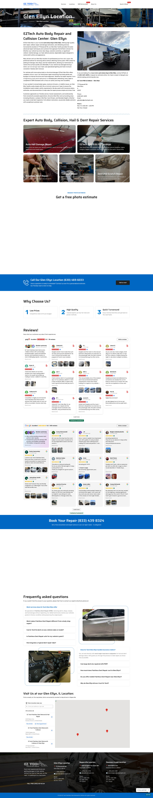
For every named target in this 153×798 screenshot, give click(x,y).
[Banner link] (49, 139)
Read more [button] (28, 359)
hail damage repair (35, 67)
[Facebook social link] (29, 779)
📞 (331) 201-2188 (112, 771)
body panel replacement (39, 78)
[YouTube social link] (41, 779)
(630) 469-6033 (82, 96)
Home (25, 21)
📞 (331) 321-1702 (85, 771)
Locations (32, 21)
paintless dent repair (64, 58)
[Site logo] (31, 4)
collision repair (33, 74)
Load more (77, 417)
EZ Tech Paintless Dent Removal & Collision (73, 795)
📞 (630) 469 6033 (60, 771)
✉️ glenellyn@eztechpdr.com (62, 773)
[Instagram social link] (37, 779)
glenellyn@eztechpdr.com (85, 100)
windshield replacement (52, 86)
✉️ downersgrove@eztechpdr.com (116, 773)
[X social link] (33, 779)
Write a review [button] (122, 339)
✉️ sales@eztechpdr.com (86, 773)
